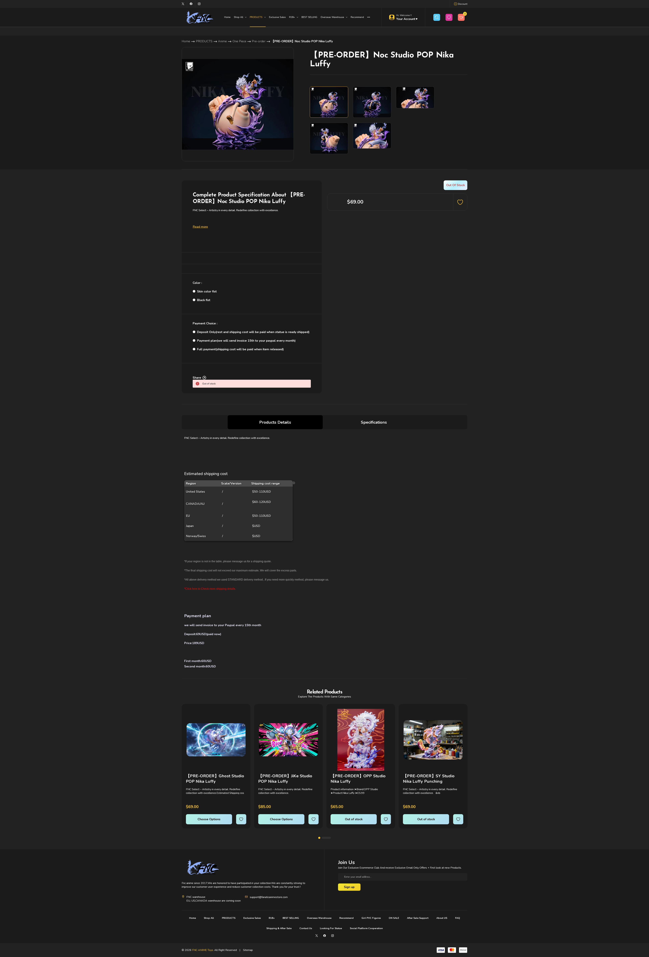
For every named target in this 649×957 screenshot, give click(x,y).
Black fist (203, 300)
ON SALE (394, 918)
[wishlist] (241, 819)
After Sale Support (417, 918)
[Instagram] (199, 4)
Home (227, 17)
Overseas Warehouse (319, 918)
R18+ (272, 918)
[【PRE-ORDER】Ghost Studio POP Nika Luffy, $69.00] (216, 740)
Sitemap (248, 950)
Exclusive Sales (277, 17)
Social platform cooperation (366, 928)
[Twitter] (183, 4)
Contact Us (305, 928)
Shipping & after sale (279, 928)
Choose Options (209, 819)
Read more (200, 227)
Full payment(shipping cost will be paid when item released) (240, 349)
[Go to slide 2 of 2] (326, 838)
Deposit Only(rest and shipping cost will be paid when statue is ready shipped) (253, 332)
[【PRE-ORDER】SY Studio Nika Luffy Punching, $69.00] (433, 740)
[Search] (436, 17)
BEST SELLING (309, 17)
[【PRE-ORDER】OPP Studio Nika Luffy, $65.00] (360, 740)
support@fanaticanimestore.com (269, 897)
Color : (197, 283)
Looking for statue (331, 928)
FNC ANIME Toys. (203, 950)
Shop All (209, 918)
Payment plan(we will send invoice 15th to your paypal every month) (246, 341)
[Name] (243, 714)
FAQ (457, 918)
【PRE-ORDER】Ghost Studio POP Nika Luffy (215, 778)
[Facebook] (191, 4)
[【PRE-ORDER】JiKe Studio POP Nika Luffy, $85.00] (288, 740)
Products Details (275, 422)
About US (441, 918)
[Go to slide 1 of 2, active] (319, 838)
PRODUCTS (228, 918)
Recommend (357, 17)
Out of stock (354, 819)
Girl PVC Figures (371, 918)
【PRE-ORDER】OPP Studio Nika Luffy (358, 778)
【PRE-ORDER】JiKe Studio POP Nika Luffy (285, 778)
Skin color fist (207, 291)
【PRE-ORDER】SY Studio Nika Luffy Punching (428, 778)
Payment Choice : (205, 323)
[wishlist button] (449, 17)
